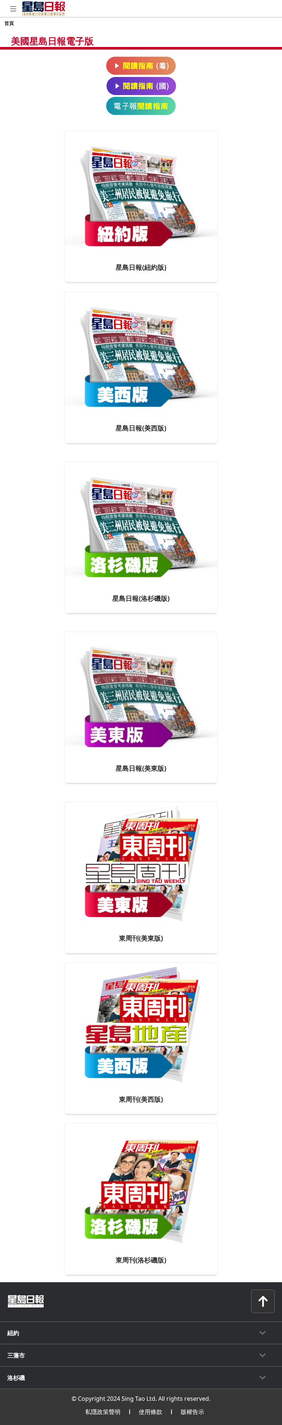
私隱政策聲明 (102, 1412)
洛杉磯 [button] (16, 1378)
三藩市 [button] (16, 1355)
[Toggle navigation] (13, 8)
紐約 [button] (13, 1333)
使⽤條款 (150, 1412)
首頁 (9, 23)
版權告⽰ (192, 1412)
